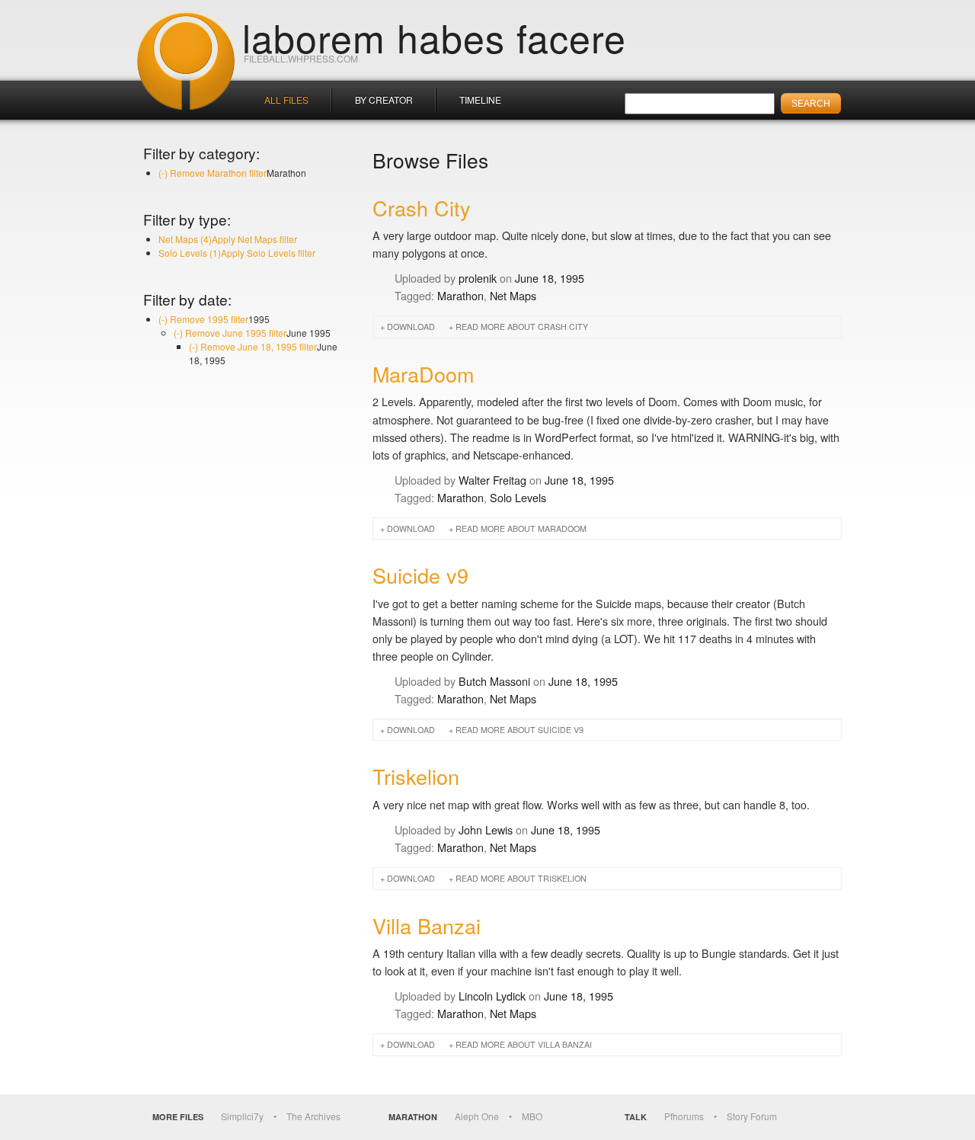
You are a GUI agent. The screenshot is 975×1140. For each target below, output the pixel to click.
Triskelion (415, 776)
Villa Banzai (426, 925)
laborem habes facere (434, 36)
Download (411, 326)
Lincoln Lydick (492, 996)
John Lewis (486, 829)
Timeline (480, 99)
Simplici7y (242, 1116)
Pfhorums (684, 1116)
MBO (532, 1116)
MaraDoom (423, 374)
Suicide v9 (420, 575)
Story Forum (752, 1116)
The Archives (313, 1116)
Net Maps (513, 295)
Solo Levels (518, 497)
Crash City (421, 208)
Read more (522, 326)
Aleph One (477, 1116)
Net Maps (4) (227, 238)
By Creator (384, 99)
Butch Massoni (494, 681)
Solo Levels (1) (236, 252)
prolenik (478, 278)
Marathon (460, 295)
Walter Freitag (492, 480)
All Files (286, 99)
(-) (212, 172)
